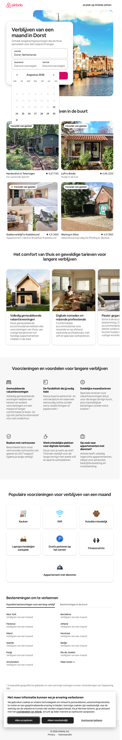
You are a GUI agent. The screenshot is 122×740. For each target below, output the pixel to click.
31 (17, 120)
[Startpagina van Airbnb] (14, 5)
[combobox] (39, 55)
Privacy (51, 734)
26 (29, 113)
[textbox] (25, 66)
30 (54, 113)
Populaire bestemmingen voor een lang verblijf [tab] (30, 604)
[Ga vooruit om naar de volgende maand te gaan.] (54, 75)
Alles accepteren (23, 720)
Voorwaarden (65, 734)
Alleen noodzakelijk (57, 720)
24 (17, 113)
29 (48, 113)
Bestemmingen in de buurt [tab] (74, 604)
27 (35, 113)
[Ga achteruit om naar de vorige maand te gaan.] (17, 75)
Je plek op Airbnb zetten (96, 5)
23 (54, 107)
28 (41, 113)
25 (23, 113)
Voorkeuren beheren (91, 720)
